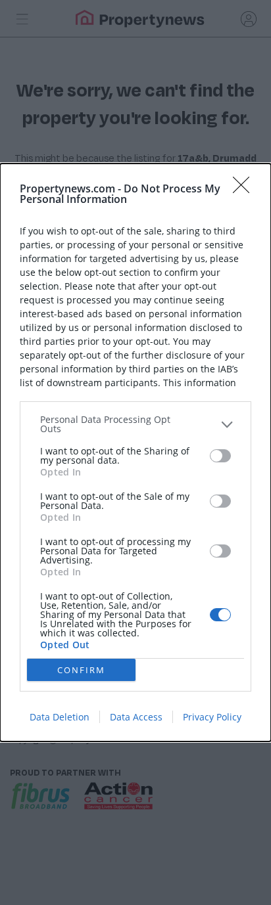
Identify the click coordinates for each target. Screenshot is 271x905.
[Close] (245, 189)
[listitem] (135, 424)
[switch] (220, 455)
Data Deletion (59, 717)
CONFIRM (81, 670)
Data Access (136, 717)
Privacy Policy (212, 717)
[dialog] (135, 452)
